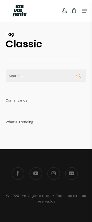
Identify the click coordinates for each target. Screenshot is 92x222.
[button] (84, 10)
